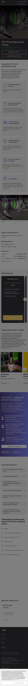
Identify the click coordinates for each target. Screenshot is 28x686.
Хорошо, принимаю (19, 682)
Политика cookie (15, 679)
